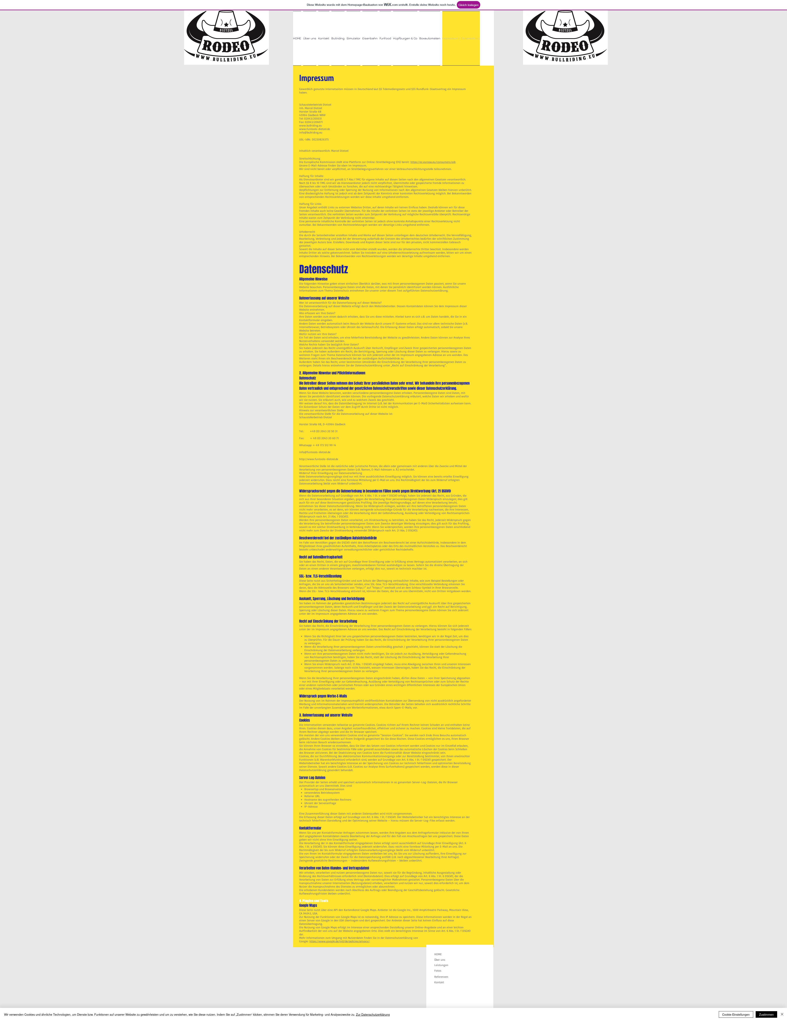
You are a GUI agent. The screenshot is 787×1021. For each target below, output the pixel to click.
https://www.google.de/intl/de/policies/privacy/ (339, 941)
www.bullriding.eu (310, 125)
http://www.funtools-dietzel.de (318, 459)
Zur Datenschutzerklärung (373, 1014)
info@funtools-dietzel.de (314, 452)
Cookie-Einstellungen (736, 1014)
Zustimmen (766, 1014)
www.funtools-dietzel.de (314, 129)
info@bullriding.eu (310, 132)
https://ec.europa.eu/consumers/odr (433, 162)
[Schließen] (782, 1014)
